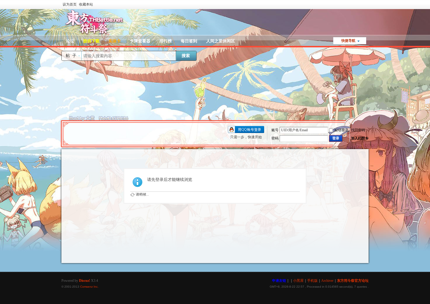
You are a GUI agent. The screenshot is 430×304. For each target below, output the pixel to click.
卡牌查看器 (140, 41)
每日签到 (189, 41)
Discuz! (84, 281)
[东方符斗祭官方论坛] (93, 34)
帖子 (72, 55)
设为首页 (70, 4)
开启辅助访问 (367, 4)
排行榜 (165, 41)
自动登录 (341, 130)
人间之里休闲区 (220, 41)
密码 (274, 138)
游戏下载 (91, 41)
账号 (274, 130)
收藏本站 (86, 4)
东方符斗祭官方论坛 (353, 281)
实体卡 (115, 41)
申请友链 (279, 281)
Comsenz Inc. (89, 286)
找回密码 (358, 130)
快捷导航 (348, 41)
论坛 (70, 41)
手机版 (312, 281)
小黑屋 (298, 281)
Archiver (327, 281)
